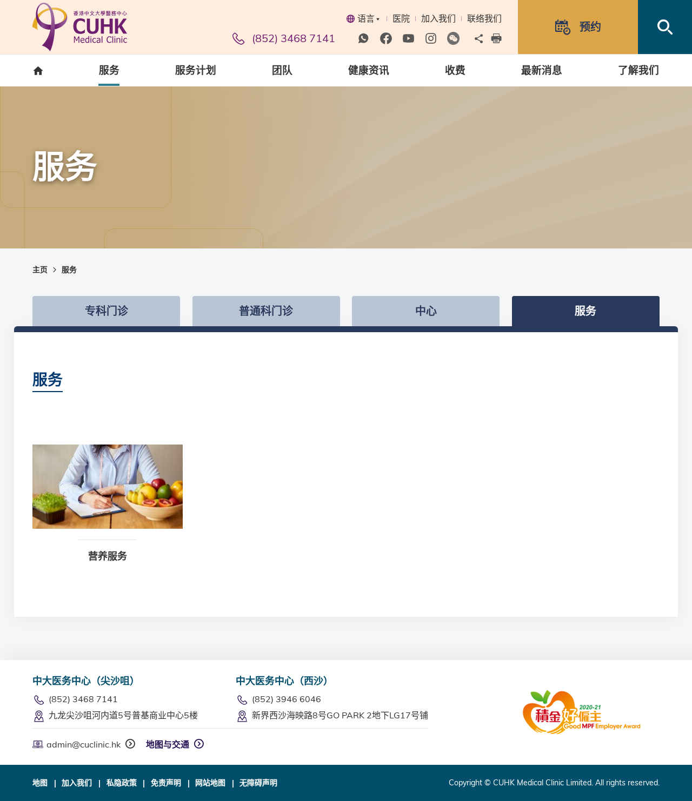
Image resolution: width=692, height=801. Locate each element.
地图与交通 (167, 744)
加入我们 (438, 18)
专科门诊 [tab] (106, 311)
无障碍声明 (258, 782)
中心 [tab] (426, 311)
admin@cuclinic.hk (83, 744)
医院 (401, 18)
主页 (40, 269)
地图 (40, 782)
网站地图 (210, 782)
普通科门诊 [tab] (266, 311)
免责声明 (166, 782)
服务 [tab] (585, 311)
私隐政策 (122, 782)
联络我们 (484, 18)
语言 (366, 18)
